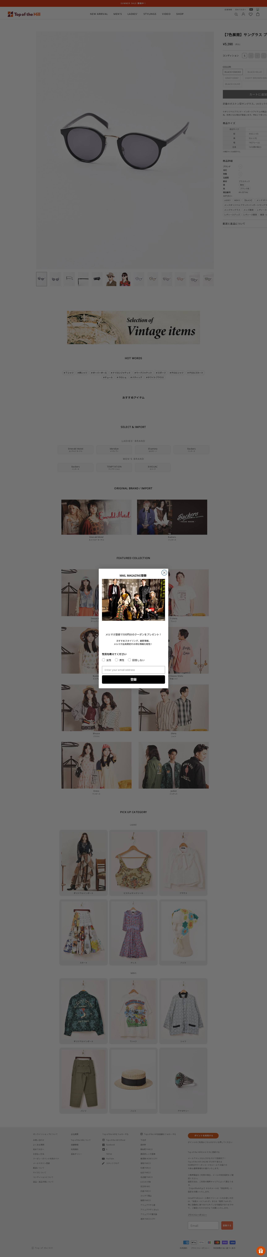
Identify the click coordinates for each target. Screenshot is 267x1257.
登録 (133, 679)
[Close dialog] (164, 572)
